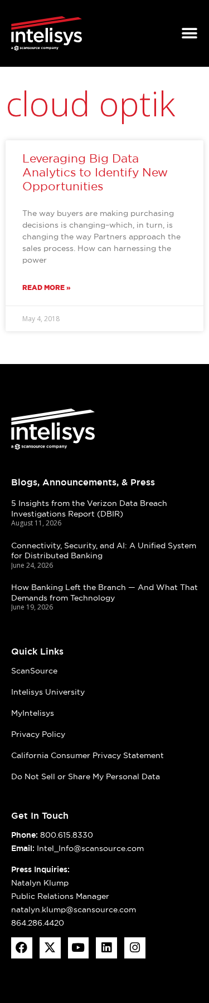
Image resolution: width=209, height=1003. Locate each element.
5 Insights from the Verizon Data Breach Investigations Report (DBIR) (89, 508)
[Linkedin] (106, 947)
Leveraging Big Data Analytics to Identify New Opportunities (95, 172)
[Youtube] (78, 947)
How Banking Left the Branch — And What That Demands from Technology (104, 592)
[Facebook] (21, 947)
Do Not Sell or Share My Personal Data (85, 776)
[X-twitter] (50, 947)
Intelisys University (48, 692)
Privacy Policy (38, 734)
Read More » (46, 287)
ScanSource (34, 671)
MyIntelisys (32, 713)
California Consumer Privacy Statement (87, 755)
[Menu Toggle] (189, 33)
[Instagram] (134, 947)
